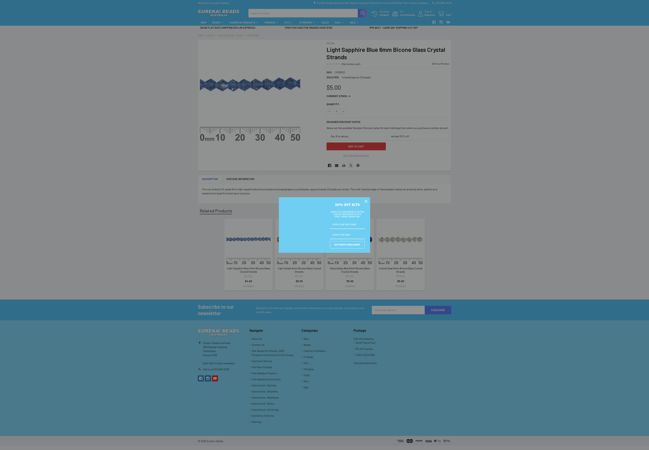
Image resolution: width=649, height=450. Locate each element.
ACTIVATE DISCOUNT (347, 244)
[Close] (366, 201)
